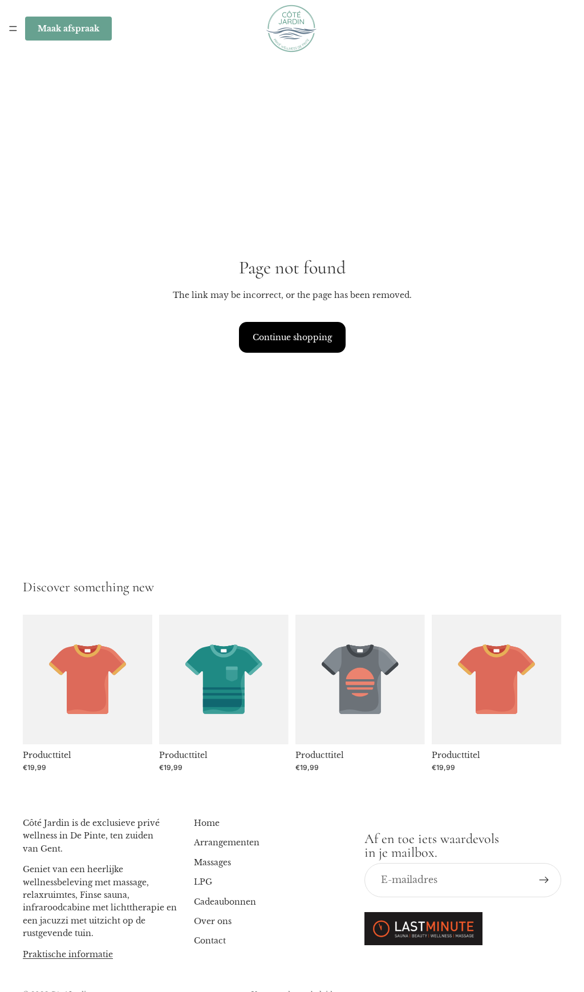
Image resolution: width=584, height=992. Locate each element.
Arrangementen (226, 842)
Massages (212, 862)
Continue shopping (292, 337)
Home (207, 823)
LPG (203, 882)
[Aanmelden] (544, 880)
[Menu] (13, 28)
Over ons (213, 921)
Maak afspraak (68, 28)
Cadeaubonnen (225, 901)
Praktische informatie (68, 954)
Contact (210, 940)
